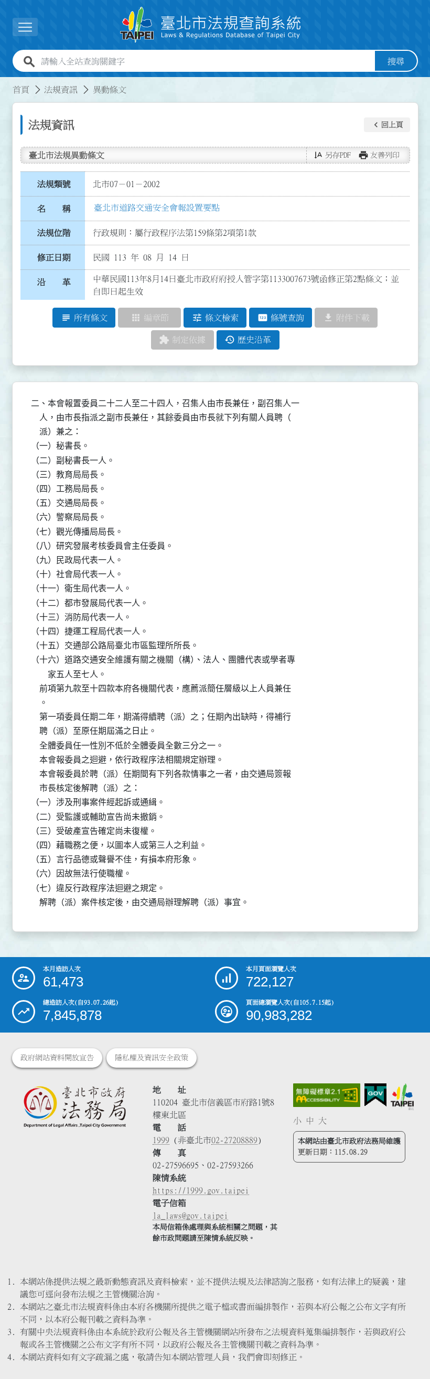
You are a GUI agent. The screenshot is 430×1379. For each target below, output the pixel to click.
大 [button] (322, 1120)
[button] (387, 124)
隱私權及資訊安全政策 (151, 1057)
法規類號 (54, 184)
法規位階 (54, 233)
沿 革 (54, 282)
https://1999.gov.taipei (201, 1190)
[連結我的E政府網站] (375, 1095)
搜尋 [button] (396, 61)
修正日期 (54, 257)
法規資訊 (61, 89)
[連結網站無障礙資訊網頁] (326, 1095)
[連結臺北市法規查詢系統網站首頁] (211, 25)
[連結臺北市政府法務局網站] (74, 1106)
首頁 (21, 89)
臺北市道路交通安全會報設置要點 (157, 207)
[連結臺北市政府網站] (402, 1096)
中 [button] (310, 1120)
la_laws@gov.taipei (190, 1215)
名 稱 (54, 208)
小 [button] (297, 1120)
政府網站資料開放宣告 (57, 1057)
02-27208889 (234, 1140)
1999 (161, 1140)
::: (6, 83)
